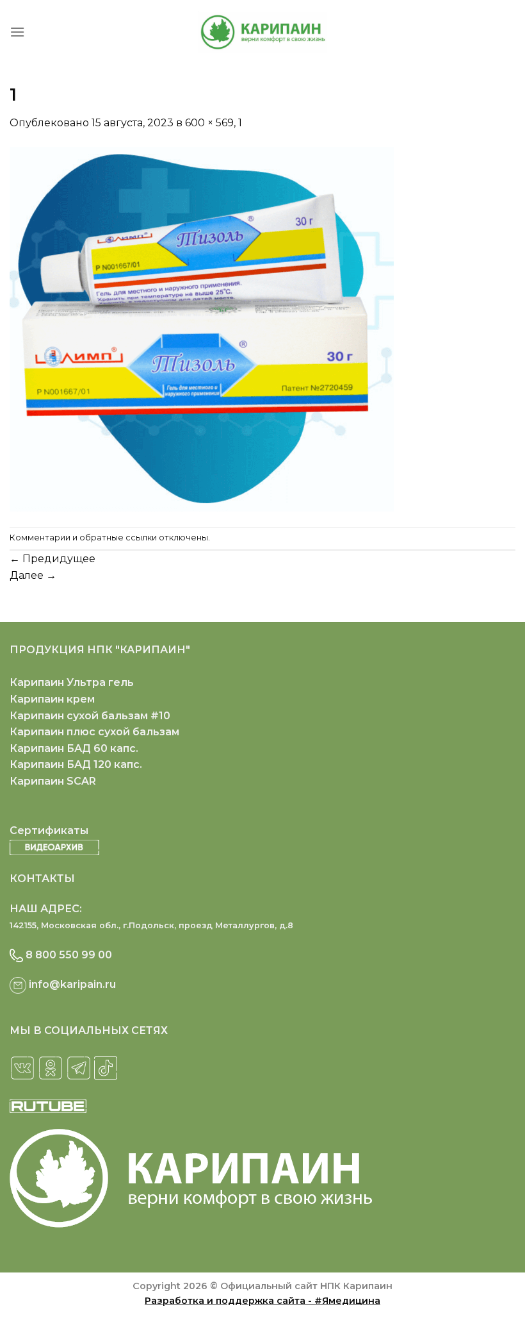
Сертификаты (49, 830)
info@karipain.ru (72, 984)
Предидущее (52, 559)
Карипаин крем (52, 699)
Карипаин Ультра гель (72, 682)
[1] (202, 328)
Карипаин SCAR (53, 781)
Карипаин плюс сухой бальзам (94, 732)
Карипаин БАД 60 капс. (74, 748)
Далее (33, 575)
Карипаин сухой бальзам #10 (90, 716)
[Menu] (17, 31)
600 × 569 (209, 123)
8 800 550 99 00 (69, 955)
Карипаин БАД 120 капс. (76, 764)
